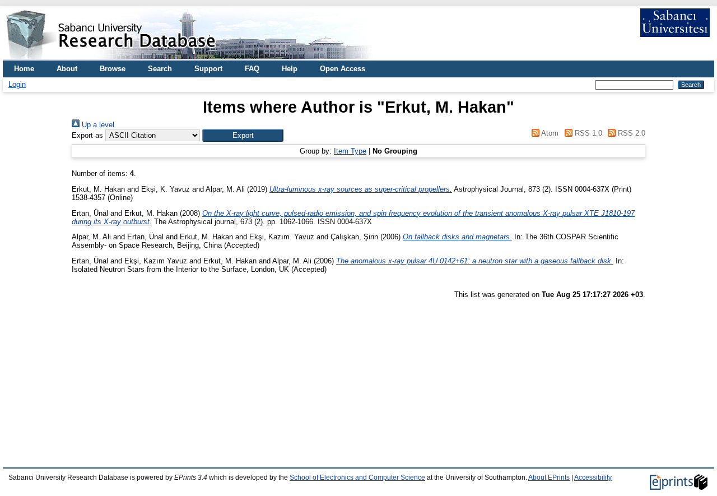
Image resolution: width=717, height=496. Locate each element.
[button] (242, 135)
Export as (87, 135)
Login (17, 84)
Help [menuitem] (289, 68)
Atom (548, 133)
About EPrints (549, 477)
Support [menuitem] (208, 68)
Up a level (97, 124)
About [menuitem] (67, 68)
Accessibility (593, 477)
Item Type (350, 151)
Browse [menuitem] (112, 68)
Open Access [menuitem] (342, 68)
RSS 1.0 (587, 133)
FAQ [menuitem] (252, 68)
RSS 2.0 (630, 133)
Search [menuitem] (160, 68)
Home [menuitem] (24, 68)
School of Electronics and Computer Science (357, 477)
